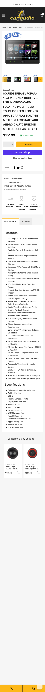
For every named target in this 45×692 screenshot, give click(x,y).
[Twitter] (18, 167)
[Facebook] (14, 167)
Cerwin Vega (10, 464)
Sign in (23, 4)
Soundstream (8, 90)
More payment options (22, 158)
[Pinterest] (22, 167)
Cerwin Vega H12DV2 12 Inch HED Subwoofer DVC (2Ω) (11, 470)
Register (30, 4)
